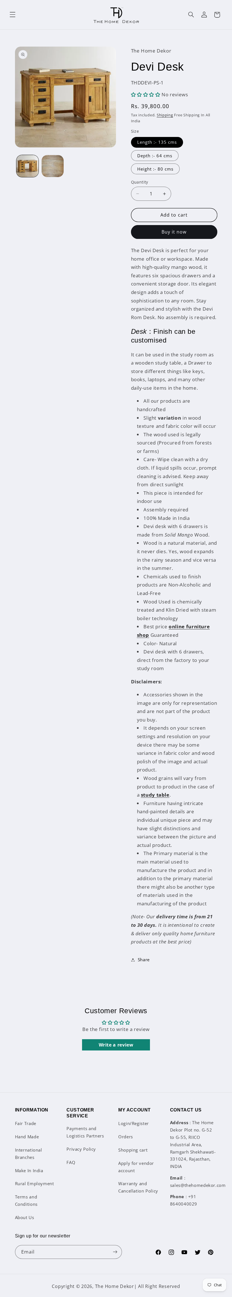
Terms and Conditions (26, 1200)
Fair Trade (25, 1123)
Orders (125, 1136)
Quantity (139, 182)
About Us (24, 1217)
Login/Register (133, 1123)
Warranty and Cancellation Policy (138, 1187)
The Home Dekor (114, 1286)
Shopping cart (132, 1150)
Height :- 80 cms (155, 169)
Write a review (116, 1045)
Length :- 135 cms (157, 142)
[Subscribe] (114, 1252)
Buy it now (174, 232)
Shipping (165, 115)
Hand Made (27, 1136)
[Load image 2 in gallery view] (53, 166)
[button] (12, 14)
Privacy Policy (81, 1149)
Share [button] (144, 959)
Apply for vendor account (136, 1166)
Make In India (29, 1170)
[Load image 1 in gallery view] (27, 166)
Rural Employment (34, 1183)
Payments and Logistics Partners (85, 1132)
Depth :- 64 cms (155, 155)
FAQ (70, 1162)
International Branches (28, 1153)
